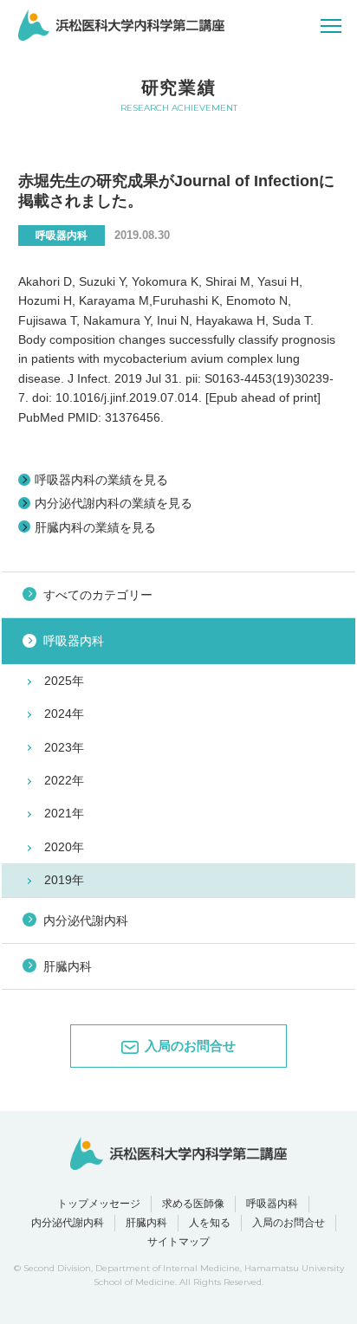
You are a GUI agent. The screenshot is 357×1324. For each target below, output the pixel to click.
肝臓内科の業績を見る (95, 527)
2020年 (64, 847)
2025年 (64, 681)
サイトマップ (178, 1242)
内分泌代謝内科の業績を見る (113, 503)
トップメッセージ (98, 1204)
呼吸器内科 (73, 641)
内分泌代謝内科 (85, 920)
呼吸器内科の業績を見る (101, 480)
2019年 (64, 880)
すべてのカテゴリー (98, 595)
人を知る (209, 1223)
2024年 (64, 713)
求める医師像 (193, 1204)
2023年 (64, 747)
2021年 (64, 813)
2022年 (64, 780)
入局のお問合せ (288, 1223)
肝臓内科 (67, 966)
